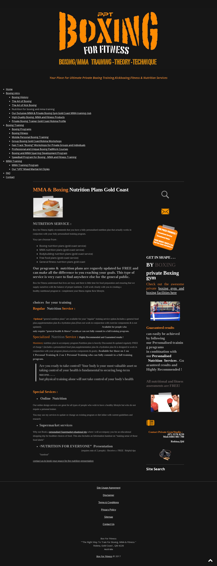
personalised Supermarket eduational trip (68, 432)
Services (170, 360)
